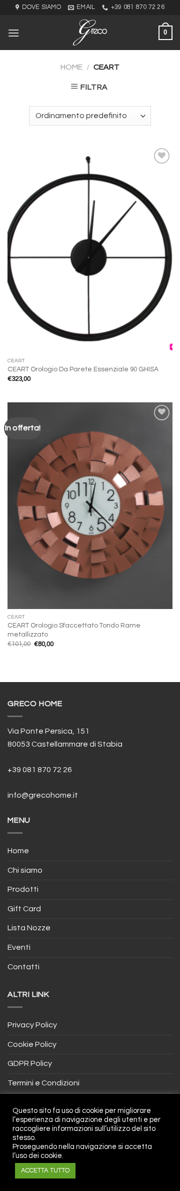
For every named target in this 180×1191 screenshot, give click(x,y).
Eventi (19, 947)
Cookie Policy (32, 1044)
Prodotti (23, 889)
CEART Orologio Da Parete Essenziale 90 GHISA (83, 369)
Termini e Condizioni (44, 1083)
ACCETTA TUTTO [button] (45, 1170)
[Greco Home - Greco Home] (90, 32)
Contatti (24, 967)
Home (71, 67)
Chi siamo (25, 870)
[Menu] (14, 33)
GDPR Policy (30, 1063)
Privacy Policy (32, 1025)
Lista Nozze (29, 928)
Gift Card (24, 909)
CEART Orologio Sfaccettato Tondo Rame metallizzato (74, 630)
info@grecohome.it (43, 795)
